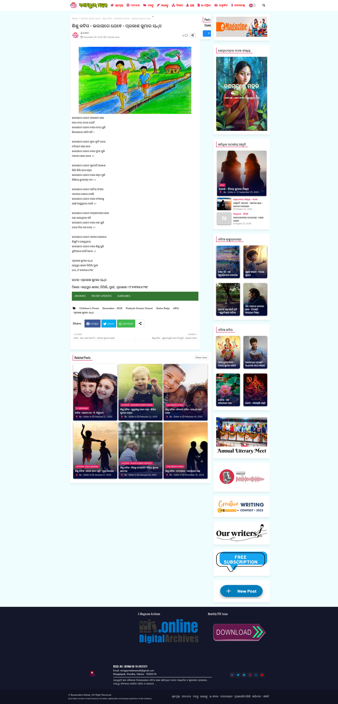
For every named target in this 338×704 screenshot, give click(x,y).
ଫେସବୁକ (94, 323)
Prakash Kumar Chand (139, 308)
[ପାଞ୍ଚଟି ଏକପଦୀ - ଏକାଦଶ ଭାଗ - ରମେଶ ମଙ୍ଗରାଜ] (224, 204)
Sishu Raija (163, 308)
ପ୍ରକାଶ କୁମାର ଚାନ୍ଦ (90, 18)
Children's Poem (89, 308)
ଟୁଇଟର (110, 323)
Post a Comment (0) (209, 34)
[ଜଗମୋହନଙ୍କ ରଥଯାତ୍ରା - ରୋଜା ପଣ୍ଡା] (224, 218)
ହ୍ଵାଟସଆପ (128, 323)
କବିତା (176, 308)
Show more (201, 357)
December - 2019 (112, 308)
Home (75, 18)
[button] (263, 5)
